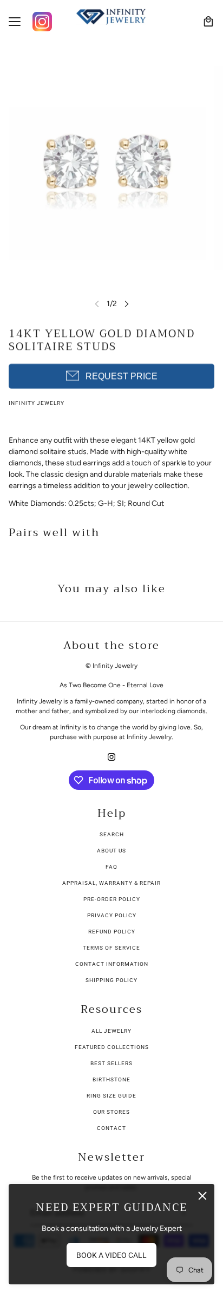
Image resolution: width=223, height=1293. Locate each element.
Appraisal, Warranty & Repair (111, 883)
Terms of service (111, 948)
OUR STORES (111, 1112)
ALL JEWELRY (111, 1031)
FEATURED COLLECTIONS (112, 1047)
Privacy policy (111, 915)
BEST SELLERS (111, 1063)
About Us (111, 851)
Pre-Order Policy (111, 899)
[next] (126, 303)
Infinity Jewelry (36, 403)
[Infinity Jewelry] (111, 17)
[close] (202, 1195)
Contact (111, 1128)
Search (112, 834)
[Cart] (208, 22)
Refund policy (111, 932)
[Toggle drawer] (15, 21)
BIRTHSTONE (111, 1079)
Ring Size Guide (111, 1096)
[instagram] (111, 756)
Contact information (111, 964)
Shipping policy (111, 980)
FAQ (111, 867)
